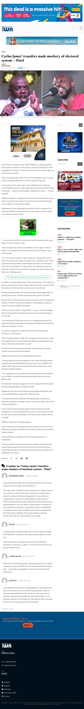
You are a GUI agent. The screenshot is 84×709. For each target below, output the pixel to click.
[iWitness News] (6, 645)
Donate (68, 213)
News (4, 51)
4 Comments (62, 242)
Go (80, 164)
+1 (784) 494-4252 (10, 662)
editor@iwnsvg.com (10, 665)
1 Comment (62, 254)
